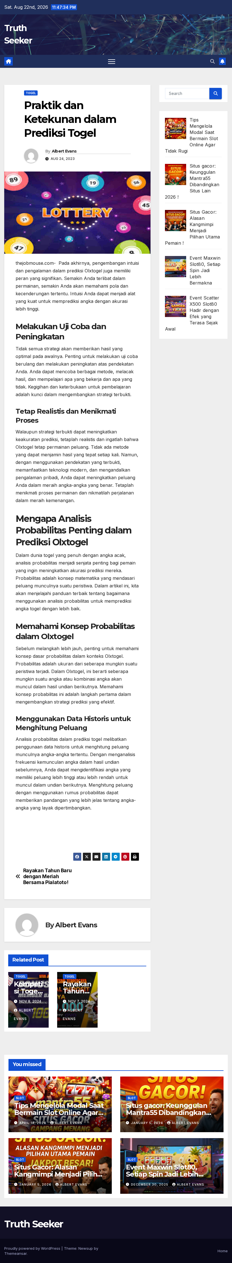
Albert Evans (64, 151)
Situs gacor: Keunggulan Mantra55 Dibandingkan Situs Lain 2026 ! (166, 1112)
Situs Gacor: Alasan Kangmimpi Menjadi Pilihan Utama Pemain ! (60, 1174)
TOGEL (31, 93)
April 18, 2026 (33, 1123)
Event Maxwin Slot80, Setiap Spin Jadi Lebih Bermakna (162, 1174)
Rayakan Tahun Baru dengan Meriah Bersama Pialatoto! (47, 876)
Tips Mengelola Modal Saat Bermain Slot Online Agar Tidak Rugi (59, 1112)
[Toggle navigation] (112, 61)
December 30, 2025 (150, 1184)
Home (223, 1251)
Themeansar (15, 1253)
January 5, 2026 (147, 1123)
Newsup (85, 1248)
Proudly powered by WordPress (32, 1248)
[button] (212, 61)
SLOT (20, 1098)
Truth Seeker (33, 1224)
